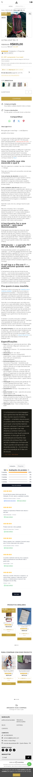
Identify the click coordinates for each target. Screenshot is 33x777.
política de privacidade (8, 720)
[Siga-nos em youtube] (10, 750)
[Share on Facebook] (14, 121)
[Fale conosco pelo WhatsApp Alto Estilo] (29, 764)
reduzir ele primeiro (23, 335)
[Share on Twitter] (18, 121)
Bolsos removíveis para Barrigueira (24, 671)
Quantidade (5, 92)
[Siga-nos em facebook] (6, 750)
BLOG (3, 725)
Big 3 (15, 158)
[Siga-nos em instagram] (3, 750)
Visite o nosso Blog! (9, 740)
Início (2, 10)
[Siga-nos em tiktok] (14, 750)
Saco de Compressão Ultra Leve (24, 626)
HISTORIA (19, 725)
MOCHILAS (9, 10)
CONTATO (5, 728)
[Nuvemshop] (16, 762)
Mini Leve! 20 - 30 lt (8, 623)
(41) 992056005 (8, 735)
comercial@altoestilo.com (11, 738)
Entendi (16, 775)
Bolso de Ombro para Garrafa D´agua (9, 671)
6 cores (9, 620)
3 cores (24, 622)
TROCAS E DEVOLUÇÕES (20, 720)
